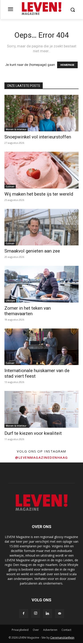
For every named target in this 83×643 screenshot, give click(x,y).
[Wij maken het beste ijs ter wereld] (41, 170)
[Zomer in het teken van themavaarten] (41, 284)
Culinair (10, 186)
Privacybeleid (20, 630)
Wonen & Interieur (16, 129)
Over (36, 630)
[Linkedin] (47, 613)
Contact (66, 630)
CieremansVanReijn (62, 637)
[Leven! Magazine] (41, 8)
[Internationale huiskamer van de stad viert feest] (41, 346)
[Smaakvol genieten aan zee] (41, 227)
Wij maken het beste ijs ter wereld (38, 194)
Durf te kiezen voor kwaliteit (33, 433)
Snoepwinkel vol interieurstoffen (37, 137)
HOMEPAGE (67, 64)
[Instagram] (35, 613)
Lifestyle (10, 300)
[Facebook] (23, 613)
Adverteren (50, 630)
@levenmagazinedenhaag (41, 457)
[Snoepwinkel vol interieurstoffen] (41, 113)
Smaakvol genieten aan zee (32, 251)
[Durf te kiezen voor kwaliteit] (41, 409)
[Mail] (59, 613)
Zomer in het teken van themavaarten (27, 310)
